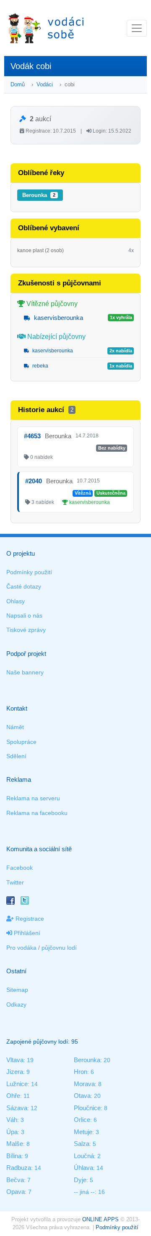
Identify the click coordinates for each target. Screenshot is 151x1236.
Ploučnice (87, 1107)
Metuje (83, 1131)
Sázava (16, 1107)
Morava (84, 1083)
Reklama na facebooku (37, 813)
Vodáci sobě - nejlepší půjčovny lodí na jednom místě (46, 28)
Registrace (29, 918)
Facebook (19, 867)
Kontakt (16, 708)
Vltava (14, 1059)
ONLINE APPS (100, 1219)
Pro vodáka (21, 947)
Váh (11, 1119)
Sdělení (16, 756)
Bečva (15, 1179)
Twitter (15, 882)
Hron (80, 1071)
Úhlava (83, 1167)
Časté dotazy (23, 586)
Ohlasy (15, 601)
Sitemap (17, 989)
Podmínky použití (29, 572)
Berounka (38, 195)
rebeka (39, 366)
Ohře (13, 1095)
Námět (15, 727)
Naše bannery (25, 672)
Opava (15, 1191)
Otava (82, 1095)
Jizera (14, 1071)
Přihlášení (26, 933)
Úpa (12, 1131)
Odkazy (16, 1004)
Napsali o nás (24, 615)
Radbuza (18, 1167)
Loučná (84, 1155)
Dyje (80, 1179)
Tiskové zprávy (26, 629)
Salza (81, 1143)
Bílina (13, 1155)
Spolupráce (21, 741)
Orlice (82, 1119)
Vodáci (44, 84)
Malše (14, 1143)
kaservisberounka (57, 317)
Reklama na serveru (33, 798)
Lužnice (17, 1083)
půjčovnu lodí (59, 947)
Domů (17, 84)
